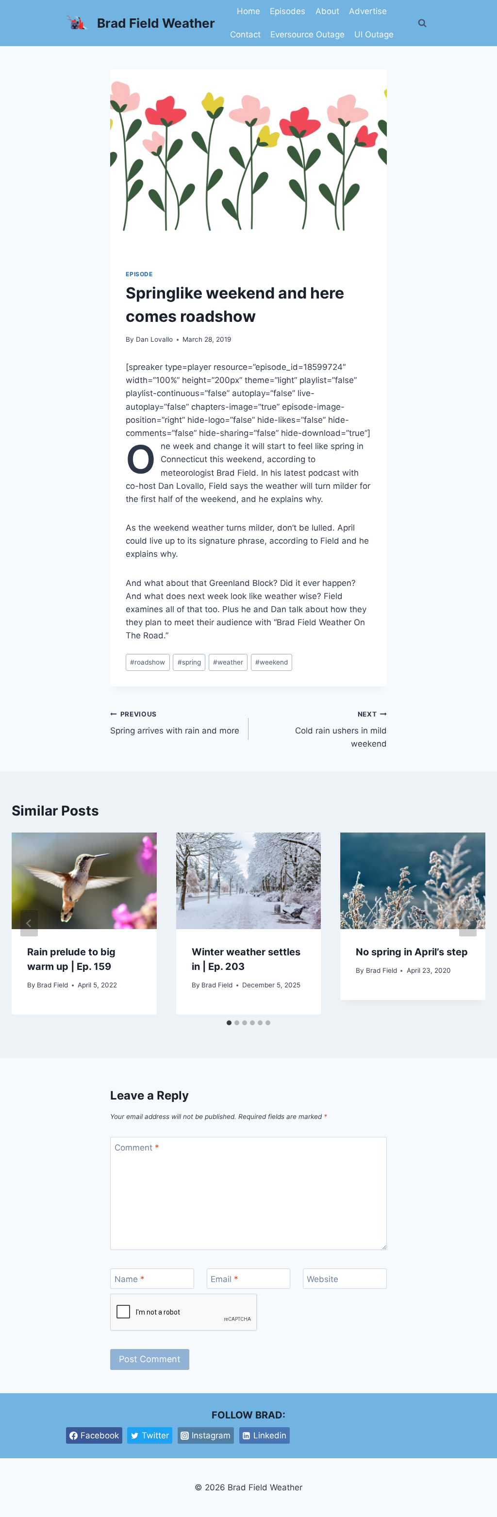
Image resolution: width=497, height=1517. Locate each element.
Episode (139, 274)
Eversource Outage (307, 34)
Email (224, 1279)
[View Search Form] (422, 23)
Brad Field (52, 985)
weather (228, 662)
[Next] (468, 923)
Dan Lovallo (154, 339)
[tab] (229, 1022)
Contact (245, 34)
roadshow (147, 662)
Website (322, 1279)
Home (248, 11)
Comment (137, 1147)
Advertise (368, 11)
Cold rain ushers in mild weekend (341, 729)
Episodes (287, 11)
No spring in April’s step (412, 952)
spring (189, 662)
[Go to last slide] (29, 923)
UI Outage (374, 34)
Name (130, 1279)
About (327, 11)
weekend (271, 662)
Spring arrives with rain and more (174, 723)
